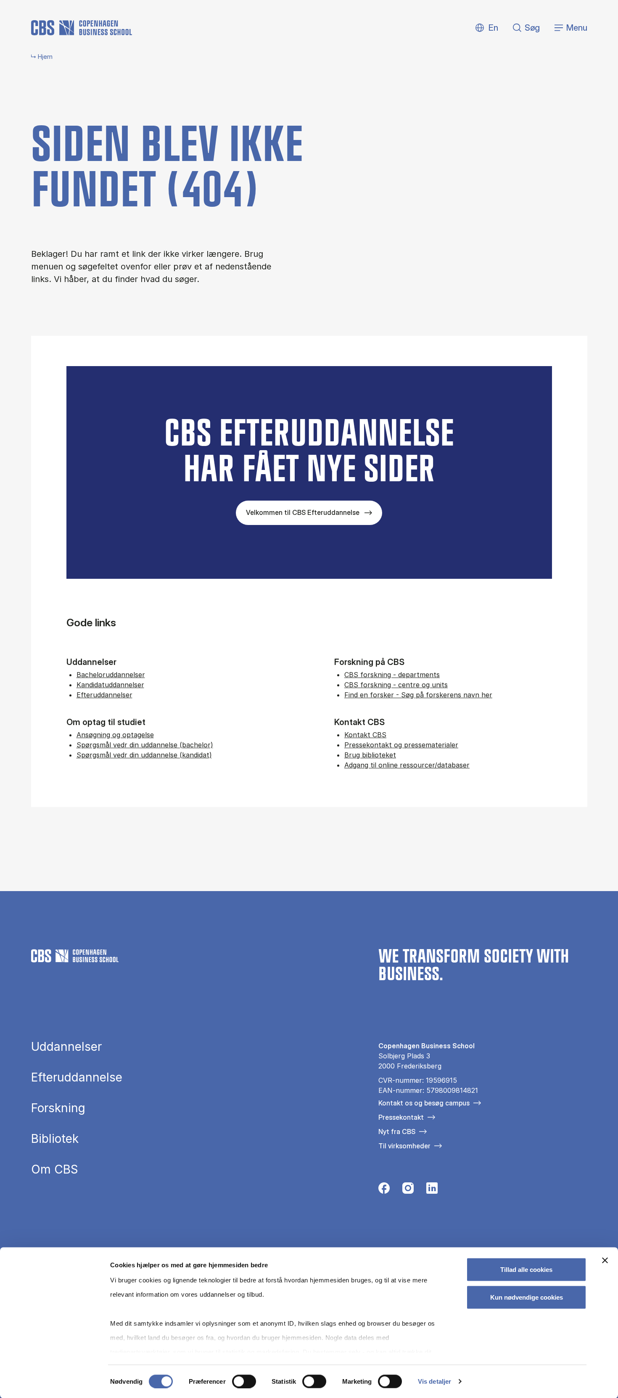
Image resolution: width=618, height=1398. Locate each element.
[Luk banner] (605, 1260)
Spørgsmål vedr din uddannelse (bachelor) (145, 745)
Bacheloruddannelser (111, 674)
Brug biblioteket (370, 755)
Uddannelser (66, 1046)
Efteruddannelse (76, 1077)
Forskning (58, 1108)
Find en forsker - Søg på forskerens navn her (418, 695)
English (486, 28)
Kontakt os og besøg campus (424, 1103)
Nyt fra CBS (396, 1131)
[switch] (244, 1381)
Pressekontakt (401, 1117)
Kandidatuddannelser (110, 685)
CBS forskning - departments (392, 674)
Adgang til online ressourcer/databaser (407, 765)
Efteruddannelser (104, 695)
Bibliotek (55, 1139)
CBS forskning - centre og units (396, 685)
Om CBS (54, 1169)
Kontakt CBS (365, 735)
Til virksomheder (404, 1146)
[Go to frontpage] (81, 27)
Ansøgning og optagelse (115, 735)
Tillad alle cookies (526, 1269)
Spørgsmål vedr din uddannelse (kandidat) (144, 755)
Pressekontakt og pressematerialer (401, 745)
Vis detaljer (434, 1381)
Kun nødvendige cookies (526, 1296)
